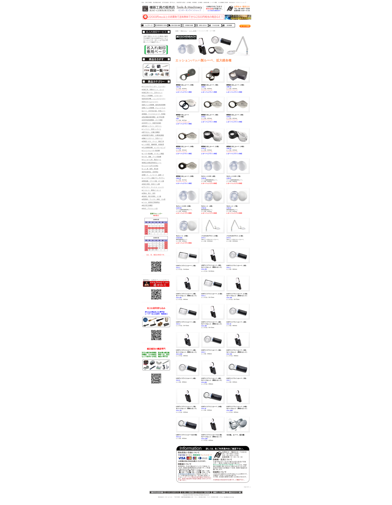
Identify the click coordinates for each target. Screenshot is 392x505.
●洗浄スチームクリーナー (150, 102)
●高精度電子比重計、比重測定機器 (153, 135)
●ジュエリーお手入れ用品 (150, 166)
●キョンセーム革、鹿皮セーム (151, 159)
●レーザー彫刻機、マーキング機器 (153, 153)
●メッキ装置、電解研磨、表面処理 (153, 144)
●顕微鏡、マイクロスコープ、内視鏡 (153, 114)
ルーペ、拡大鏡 (192, 30)
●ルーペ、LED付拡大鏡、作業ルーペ (153, 111)
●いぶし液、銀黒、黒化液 (150, 169)
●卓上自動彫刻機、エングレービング (153, 147)
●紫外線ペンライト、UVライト (152, 126)
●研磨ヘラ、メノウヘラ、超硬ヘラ (153, 175)
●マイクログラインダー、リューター (153, 86)
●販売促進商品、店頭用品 (150, 172)
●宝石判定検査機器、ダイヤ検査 (152, 120)
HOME (176, 30)
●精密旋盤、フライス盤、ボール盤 (153, 181)
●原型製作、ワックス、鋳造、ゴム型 (153, 199)
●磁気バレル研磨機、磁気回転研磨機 (153, 105)
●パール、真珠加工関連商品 (151, 202)
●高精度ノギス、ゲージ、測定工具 (153, 141)
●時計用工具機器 (147, 205)
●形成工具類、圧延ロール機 (151, 184)
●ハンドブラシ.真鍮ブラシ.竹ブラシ (153, 178)
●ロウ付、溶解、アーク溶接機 (151, 156)
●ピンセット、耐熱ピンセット (151, 190)
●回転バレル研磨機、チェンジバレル (153, 108)
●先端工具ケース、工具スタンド (152, 92)
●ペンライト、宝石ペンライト (151, 129)
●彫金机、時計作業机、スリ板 (151, 196)
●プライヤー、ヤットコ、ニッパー (153, 187)
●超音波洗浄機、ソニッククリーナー (153, 98)
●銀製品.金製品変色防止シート (151, 162)
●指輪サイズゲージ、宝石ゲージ (152, 138)
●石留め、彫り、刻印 (148, 193)
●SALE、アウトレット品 (150, 208)
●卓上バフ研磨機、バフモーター (152, 95)
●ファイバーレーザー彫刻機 (151, 150)
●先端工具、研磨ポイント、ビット (153, 89)
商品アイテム (184, 30)
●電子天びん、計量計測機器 (151, 132)
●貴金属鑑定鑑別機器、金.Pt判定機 (153, 117)
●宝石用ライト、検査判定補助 (151, 123)
